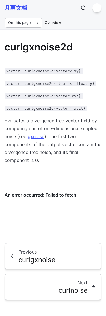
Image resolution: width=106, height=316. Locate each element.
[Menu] (96, 7)
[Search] (83, 8)
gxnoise (36, 136)
